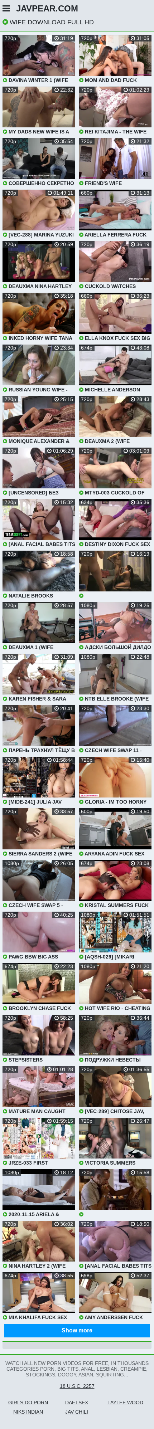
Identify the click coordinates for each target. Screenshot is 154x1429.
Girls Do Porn (28, 1402)
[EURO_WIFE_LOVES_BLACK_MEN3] (115, 575)
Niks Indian (28, 1412)
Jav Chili (76, 1412)
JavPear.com (47, 8)
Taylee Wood (125, 1402)
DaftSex (76, 1402)
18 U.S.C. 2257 (77, 1386)
